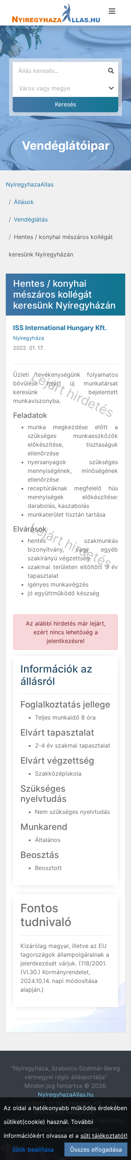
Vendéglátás (31, 219)
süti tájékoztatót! (103, 1135)
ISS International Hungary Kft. (60, 328)
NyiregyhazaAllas (29, 184)
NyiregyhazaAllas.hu (66, 1094)
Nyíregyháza (28, 338)
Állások (24, 201)
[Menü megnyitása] (112, 11)
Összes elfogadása (96, 1149)
